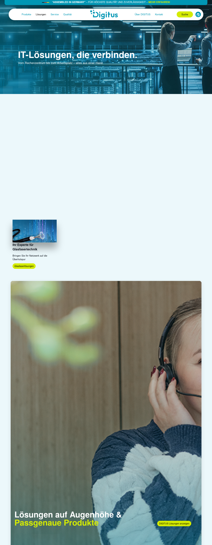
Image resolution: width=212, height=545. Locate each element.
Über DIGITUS (142, 14)
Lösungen (41, 14)
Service (55, 14)
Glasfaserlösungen (24, 266)
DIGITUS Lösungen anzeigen (174, 523)
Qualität (67, 14)
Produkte (26, 14)
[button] (198, 14)
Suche (184, 14)
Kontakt (159, 14)
